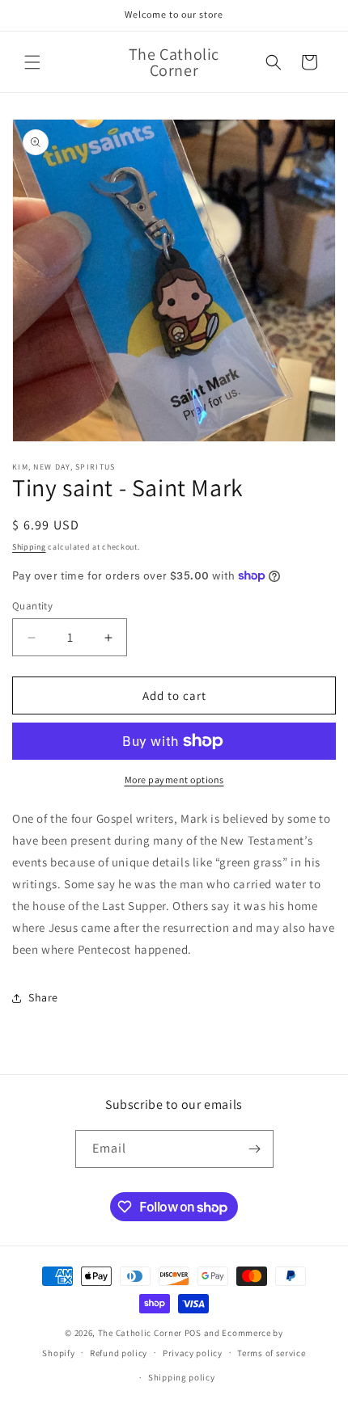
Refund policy (118, 1353)
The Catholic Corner (140, 1332)
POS (193, 1332)
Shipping (29, 547)
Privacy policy (193, 1353)
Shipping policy (181, 1377)
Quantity (32, 606)
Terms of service (271, 1353)
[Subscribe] (255, 1149)
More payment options (174, 779)
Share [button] (43, 997)
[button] (32, 62)
